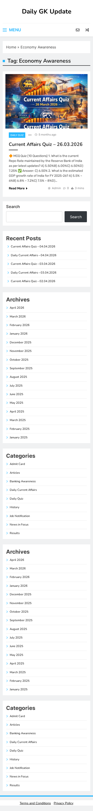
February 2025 (20, 429)
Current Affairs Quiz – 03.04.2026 (33, 264)
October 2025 (19, 360)
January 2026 (19, 334)
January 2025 (19, 437)
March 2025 (18, 420)
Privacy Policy (63, 803)
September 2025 (21, 368)
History (14, 507)
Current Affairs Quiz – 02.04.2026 (33, 281)
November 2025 (21, 351)
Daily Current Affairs (23, 490)
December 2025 (20, 342)
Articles (15, 473)
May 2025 (16, 403)
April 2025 (17, 412)
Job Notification (20, 516)
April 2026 (17, 308)
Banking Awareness (23, 481)
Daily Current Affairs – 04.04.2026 (33, 255)
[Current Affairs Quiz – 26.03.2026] (46, 101)
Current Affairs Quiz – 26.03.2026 (46, 144)
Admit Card (17, 464)
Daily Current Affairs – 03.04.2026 (33, 273)
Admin (56, 188)
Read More (17, 188)
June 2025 (16, 394)
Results (15, 533)
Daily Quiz (17, 135)
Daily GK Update (46, 11)
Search (13, 206)
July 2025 (16, 386)
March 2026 (18, 317)
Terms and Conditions (35, 803)
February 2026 (20, 325)
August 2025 (18, 377)
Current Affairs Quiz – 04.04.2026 (33, 247)
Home (11, 47)
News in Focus (19, 525)
